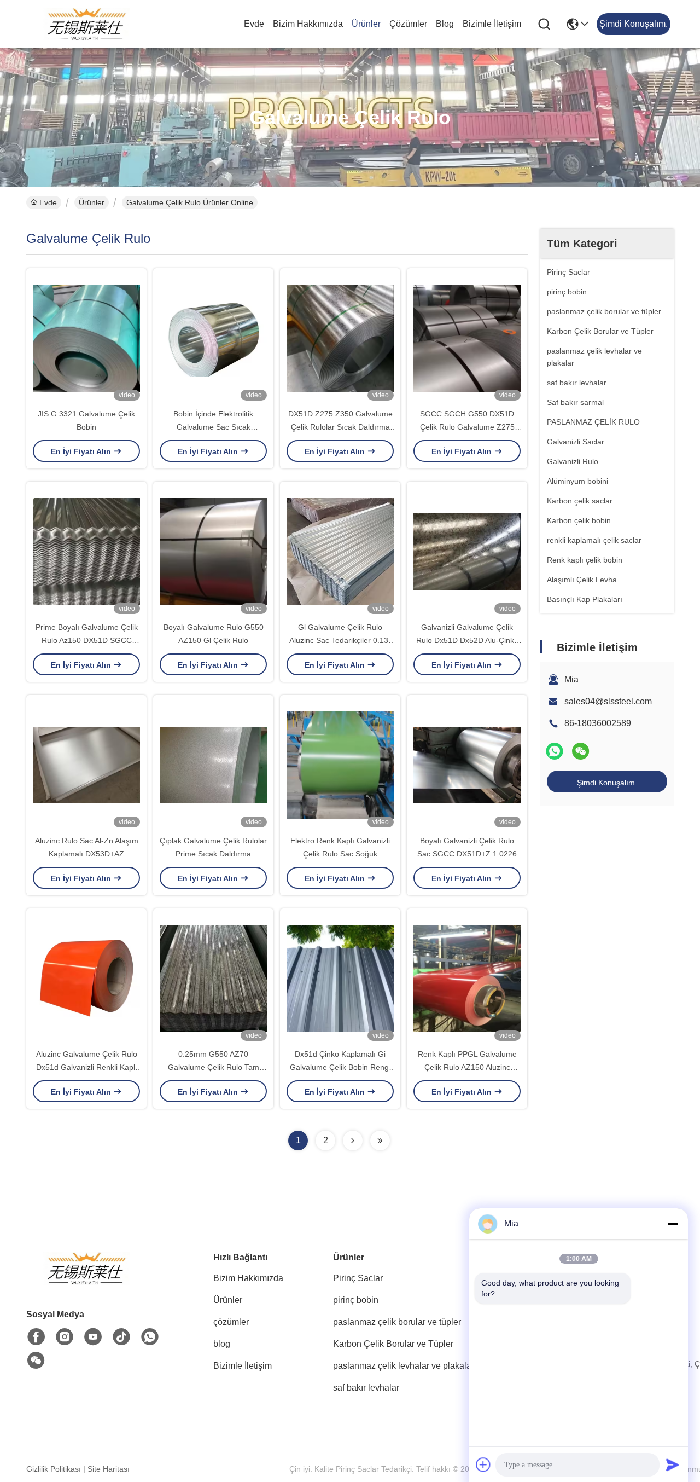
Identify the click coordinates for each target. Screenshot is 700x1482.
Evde (254, 23)
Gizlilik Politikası (53, 1468)
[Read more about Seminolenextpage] (353, 1140)
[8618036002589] (150, 1337)
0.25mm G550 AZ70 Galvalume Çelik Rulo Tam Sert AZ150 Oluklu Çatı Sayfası (213, 1067)
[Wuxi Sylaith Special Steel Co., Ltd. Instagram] (64, 1337)
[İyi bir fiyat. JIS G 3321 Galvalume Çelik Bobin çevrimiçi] (86, 338)
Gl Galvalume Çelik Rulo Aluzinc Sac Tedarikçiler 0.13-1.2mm (340, 640)
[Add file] (483, 1464)
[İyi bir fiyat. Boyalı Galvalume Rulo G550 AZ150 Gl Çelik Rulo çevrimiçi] (213, 551)
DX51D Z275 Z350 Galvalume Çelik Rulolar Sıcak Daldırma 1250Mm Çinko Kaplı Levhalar (340, 426)
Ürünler (366, 23)
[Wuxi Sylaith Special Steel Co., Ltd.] (86, 24)
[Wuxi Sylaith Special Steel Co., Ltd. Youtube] (93, 1337)
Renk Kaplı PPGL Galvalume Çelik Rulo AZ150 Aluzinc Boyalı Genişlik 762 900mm (467, 1067)
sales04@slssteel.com (608, 701)
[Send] (672, 1464)
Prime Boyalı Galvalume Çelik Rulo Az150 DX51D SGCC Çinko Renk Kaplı (87, 640)
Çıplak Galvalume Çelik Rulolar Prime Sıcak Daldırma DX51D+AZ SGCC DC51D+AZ (213, 853)
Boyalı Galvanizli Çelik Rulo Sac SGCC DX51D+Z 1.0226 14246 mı (467, 853)
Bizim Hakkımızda (308, 23)
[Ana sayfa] (86, 1282)
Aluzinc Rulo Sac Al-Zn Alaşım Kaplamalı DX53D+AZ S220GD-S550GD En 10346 (86, 853)
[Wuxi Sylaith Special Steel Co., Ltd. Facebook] (36, 1337)
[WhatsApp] (554, 751)
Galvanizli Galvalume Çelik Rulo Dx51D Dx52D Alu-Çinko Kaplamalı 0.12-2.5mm (467, 640)
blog (445, 23)
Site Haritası (109, 1468)
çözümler (408, 23)
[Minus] (672, 1223)
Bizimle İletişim (492, 23)
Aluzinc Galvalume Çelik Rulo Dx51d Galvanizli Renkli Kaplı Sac (86, 1067)
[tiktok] (121, 1337)
